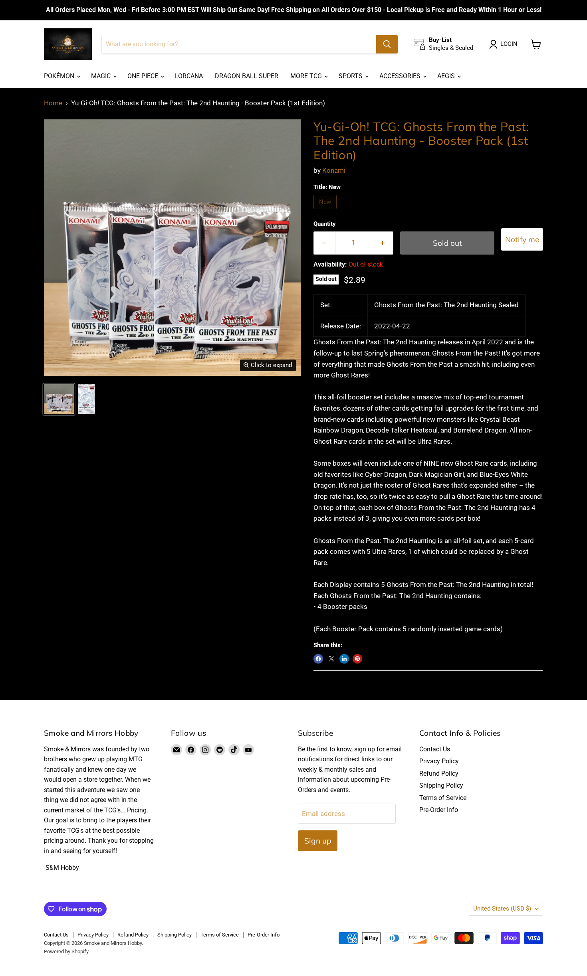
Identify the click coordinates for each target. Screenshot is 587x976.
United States (502, 908)
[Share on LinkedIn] (344, 659)
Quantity (324, 224)
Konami (333, 170)
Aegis (446, 76)
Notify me (522, 239)
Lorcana (189, 76)
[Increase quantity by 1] (383, 243)
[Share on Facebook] (318, 659)
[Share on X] (331, 659)
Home (53, 103)
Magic (101, 76)
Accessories (400, 76)
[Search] (387, 44)
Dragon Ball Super (246, 76)
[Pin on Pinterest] (357, 659)
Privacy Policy (439, 761)
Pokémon (60, 76)
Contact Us (434, 749)
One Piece (143, 76)
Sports (351, 76)
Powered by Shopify (66, 951)
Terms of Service (442, 798)
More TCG (306, 76)
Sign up (317, 841)
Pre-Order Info (438, 810)
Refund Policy (438, 773)
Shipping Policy (441, 785)
